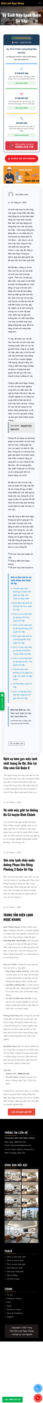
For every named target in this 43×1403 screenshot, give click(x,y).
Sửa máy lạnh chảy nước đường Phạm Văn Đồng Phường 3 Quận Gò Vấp (19, 865)
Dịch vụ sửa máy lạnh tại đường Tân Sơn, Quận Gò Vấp (22, 617)
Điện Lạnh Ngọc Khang (12, 3)
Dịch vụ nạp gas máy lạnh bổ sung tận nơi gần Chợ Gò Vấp (22, 694)
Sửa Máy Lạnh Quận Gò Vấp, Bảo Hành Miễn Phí (21, 713)
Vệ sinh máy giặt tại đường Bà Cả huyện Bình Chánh (20, 812)
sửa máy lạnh (9, 941)
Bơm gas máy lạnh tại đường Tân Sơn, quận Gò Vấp (22, 606)
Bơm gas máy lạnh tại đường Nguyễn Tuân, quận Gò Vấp (22, 639)
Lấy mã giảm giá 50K (21, 1112)
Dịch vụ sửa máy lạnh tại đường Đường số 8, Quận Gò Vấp (23, 628)
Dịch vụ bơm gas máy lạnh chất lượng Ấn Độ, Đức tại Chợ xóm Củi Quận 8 (20, 763)
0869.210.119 (23, 1074)
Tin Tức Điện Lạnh (16, 743)
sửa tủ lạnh (21, 941)
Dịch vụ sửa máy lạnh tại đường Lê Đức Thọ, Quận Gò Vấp (23, 661)
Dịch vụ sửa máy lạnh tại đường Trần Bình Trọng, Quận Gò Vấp (22, 650)
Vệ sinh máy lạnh (15, 210)
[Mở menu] (40, 3)
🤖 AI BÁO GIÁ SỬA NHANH (21, 158)
